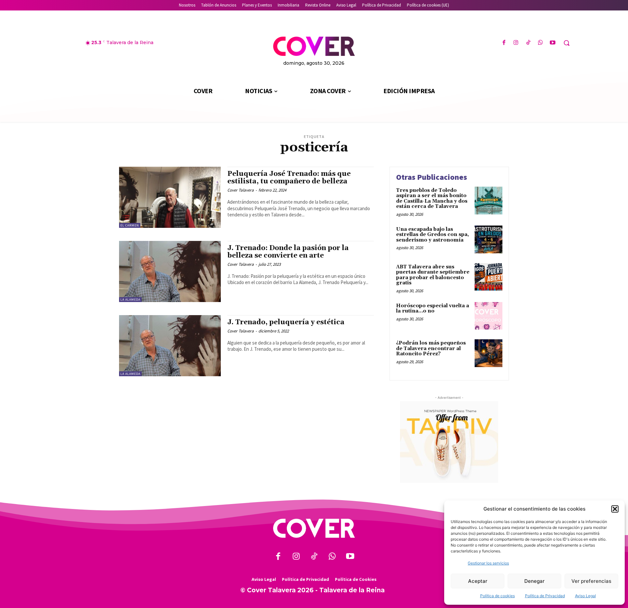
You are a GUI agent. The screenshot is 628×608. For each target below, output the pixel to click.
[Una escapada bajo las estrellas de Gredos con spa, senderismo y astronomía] (488, 239)
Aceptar (477, 581)
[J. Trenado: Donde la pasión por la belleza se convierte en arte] (170, 271)
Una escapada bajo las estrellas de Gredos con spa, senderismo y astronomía (432, 234)
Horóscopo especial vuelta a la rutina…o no (432, 308)
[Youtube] (552, 43)
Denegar (534, 581)
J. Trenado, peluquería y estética (285, 322)
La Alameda (130, 299)
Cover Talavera (240, 190)
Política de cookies (497, 595)
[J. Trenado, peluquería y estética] (170, 345)
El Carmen (129, 225)
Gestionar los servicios (488, 563)
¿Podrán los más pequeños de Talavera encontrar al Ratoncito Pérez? (431, 348)
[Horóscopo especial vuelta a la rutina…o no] (488, 316)
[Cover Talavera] (314, 528)
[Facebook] (503, 43)
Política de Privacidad (545, 595)
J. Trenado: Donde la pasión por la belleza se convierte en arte (288, 252)
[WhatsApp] (540, 43)
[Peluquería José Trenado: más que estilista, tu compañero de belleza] (170, 197)
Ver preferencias (591, 581)
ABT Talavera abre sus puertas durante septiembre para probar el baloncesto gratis (432, 275)
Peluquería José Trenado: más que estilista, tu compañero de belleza (289, 178)
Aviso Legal (585, 595)
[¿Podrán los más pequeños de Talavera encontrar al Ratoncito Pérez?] (488, 353)
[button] (615, 509)
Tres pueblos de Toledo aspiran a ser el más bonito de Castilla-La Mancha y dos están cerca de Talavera (431, 198)
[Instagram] (516, 43)
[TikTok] (528, 43)
